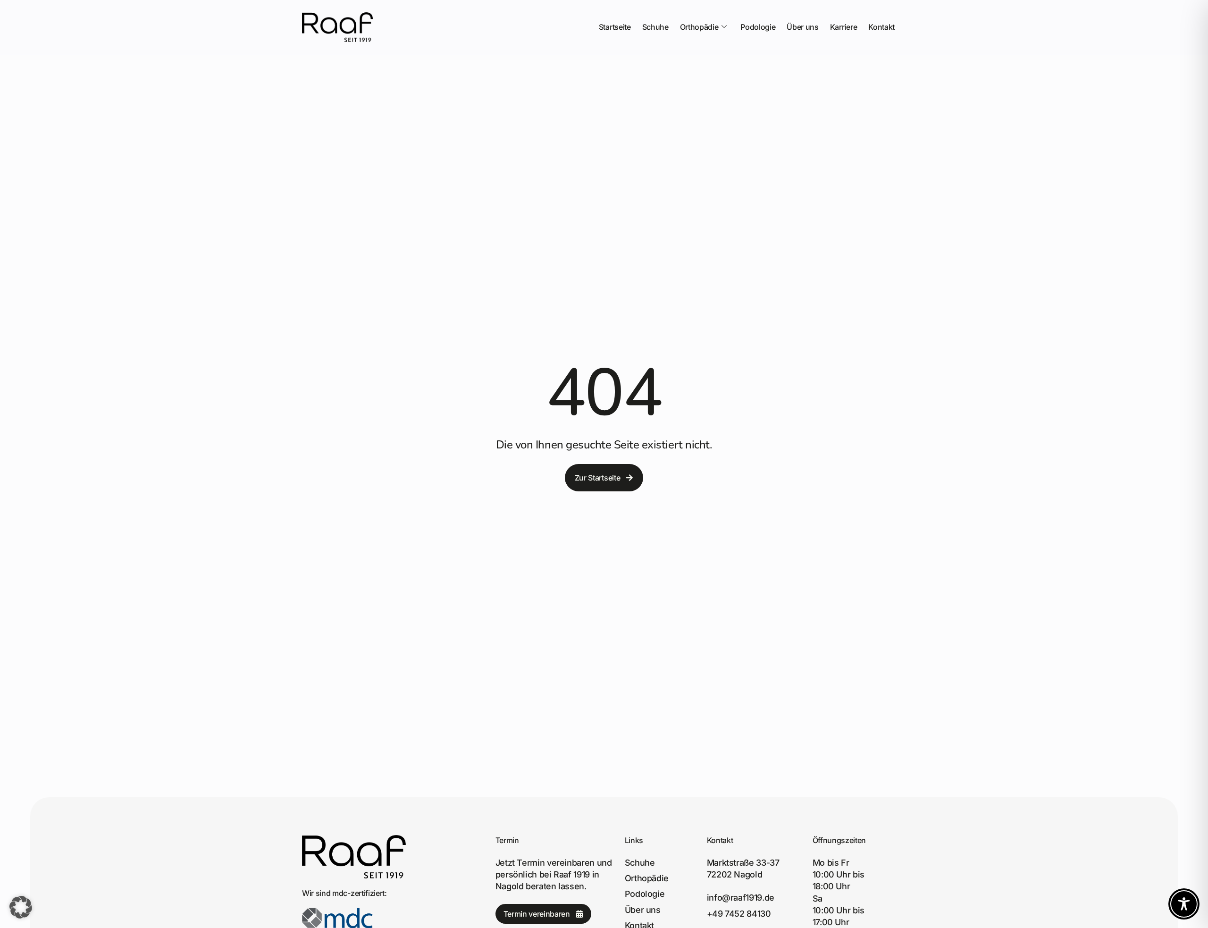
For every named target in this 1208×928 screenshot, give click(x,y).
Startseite (615, 27)
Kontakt (881, 27)
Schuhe (655, 27)
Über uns (802, 27)
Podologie (757, 27)
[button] (21, 907)
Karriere (843, 27)
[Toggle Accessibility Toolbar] (1184, 904)
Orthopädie (699, 27)
